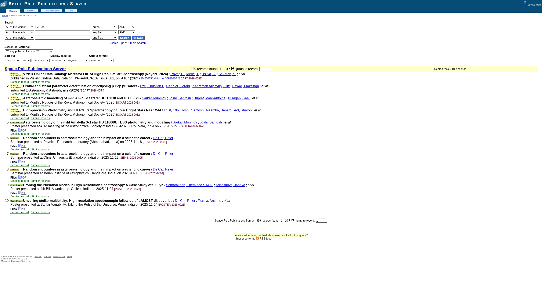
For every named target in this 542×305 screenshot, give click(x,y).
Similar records (40, 81)
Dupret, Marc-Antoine (209, 98)
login (538, 4)
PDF (23, 130)
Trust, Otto (171, 110)
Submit (30, 11)
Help (71, 11)
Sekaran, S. (227, 74)
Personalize (51, 11)
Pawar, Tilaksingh (245, 86)
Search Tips (116, 42)
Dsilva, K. (209, 74)
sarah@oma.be (22, 261)
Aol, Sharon (243, 110)
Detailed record (19, 81)
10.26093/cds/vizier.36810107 (159, 78)
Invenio (17, 259)
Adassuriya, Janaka (230, 185)
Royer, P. (177, 74)
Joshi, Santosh (180, 98)
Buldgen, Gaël (239, 98)
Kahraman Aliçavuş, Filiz (211, 86)
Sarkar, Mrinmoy (154, 98)
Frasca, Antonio (209, 200)
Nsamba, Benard (219, 110)
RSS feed (265, 238)
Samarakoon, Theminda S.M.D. (189, 185)
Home (5, 15)
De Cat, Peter (163, 138)
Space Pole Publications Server (48, 3)
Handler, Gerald (178, 86)
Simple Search (137, 42)
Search (13, 11)
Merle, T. (192, 74)
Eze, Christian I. (152, 86)
